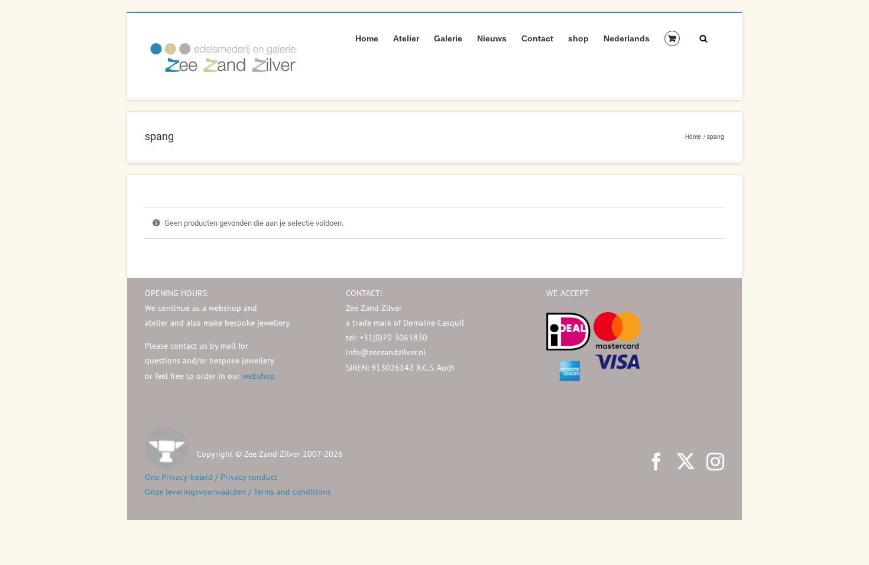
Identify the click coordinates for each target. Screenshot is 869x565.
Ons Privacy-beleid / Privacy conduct (211, 477)
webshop (258, 376)
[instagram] (715, 461)
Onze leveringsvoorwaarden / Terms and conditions (238, 491)
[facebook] (656, 461)
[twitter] (686, 461)
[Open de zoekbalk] (703, 38)
